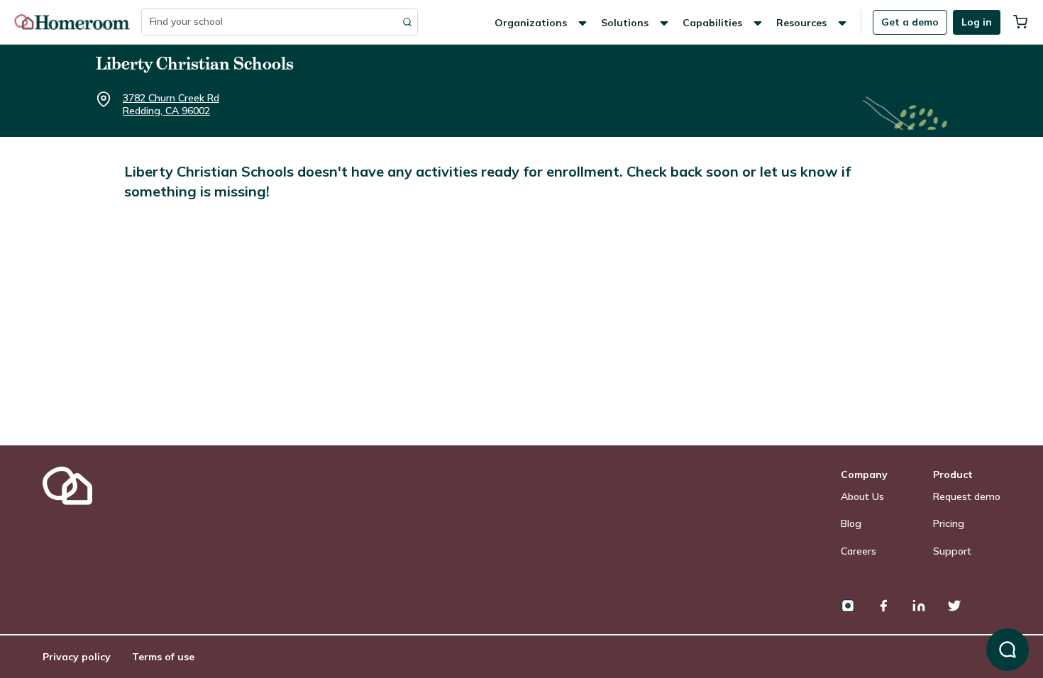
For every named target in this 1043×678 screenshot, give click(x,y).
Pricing (948, 523)
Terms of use (163, 656)
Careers (858, 551)
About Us (862, 496)
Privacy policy (77, 656)
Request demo (966, 496)
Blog (851, 523)
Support (952, 551)
